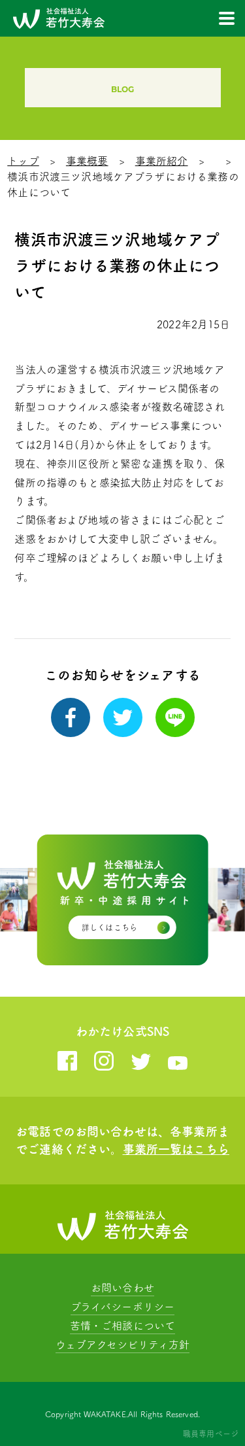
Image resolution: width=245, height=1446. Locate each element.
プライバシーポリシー (123, 1306)
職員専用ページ (210, 1433)
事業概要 (87, 161)
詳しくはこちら (109, 927)
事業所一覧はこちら (176, 1149)
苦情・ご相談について (123, 1325)
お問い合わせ (122, 1287)
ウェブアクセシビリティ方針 (122, 1344)
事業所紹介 (161, 161)
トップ (23, 161)
